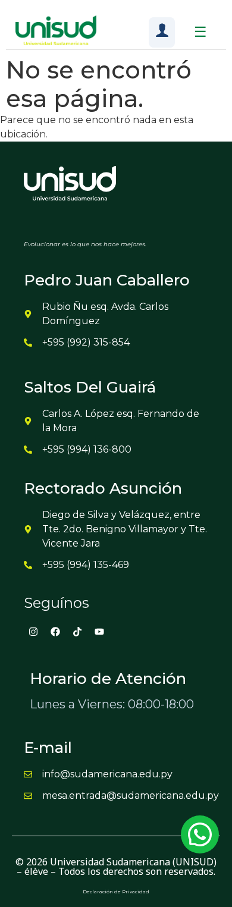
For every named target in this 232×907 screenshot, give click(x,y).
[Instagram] (33, 631)
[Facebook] (55, 631)
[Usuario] (162, 32)
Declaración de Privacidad (116, 892)
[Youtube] (99, 631)
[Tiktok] (77, 631)
